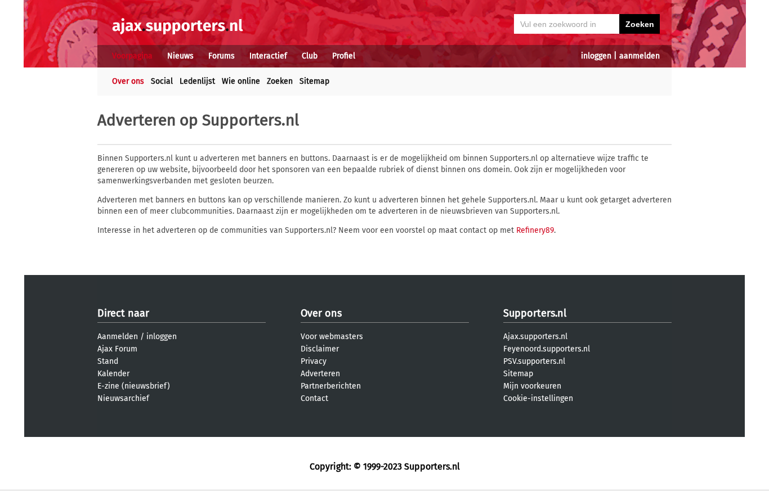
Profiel (343, 56)
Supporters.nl (534, 313)
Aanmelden (117, 336)
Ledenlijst (197, 81)
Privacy (314, 361)
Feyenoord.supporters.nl (546, 349)
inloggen (596, 56)
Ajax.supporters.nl (535, 336)
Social (162, 81)
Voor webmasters (332, 336)
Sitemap (314, 81)
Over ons (128, 81)
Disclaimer (320, 349)
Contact (314, 398)
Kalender (113, 373)
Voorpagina (132, 56)
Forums (221, 56)
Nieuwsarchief (123, 398)
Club (310, 56)
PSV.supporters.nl (534, 361)
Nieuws (180, 56)
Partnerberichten (331, 386)
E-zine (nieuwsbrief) (133, 386)
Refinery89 (535, 230)
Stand (107, 361)
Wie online (241, 81)
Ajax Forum (117, 349)
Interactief (268, 56)
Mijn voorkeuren (532, 386)
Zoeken (280, 81)
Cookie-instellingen (538, 398)
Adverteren (320, 373)
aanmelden (639, 56)
